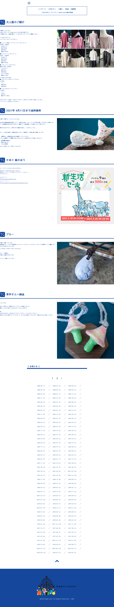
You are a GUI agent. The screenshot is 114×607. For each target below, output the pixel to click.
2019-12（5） (57, 491)
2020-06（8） (72, 483)
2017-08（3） (72, 528)
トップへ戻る (57, 561)
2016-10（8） (41, 544)
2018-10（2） (41, 512)
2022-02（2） (41, 459)
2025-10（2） (57, 398)
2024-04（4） (57, 422)
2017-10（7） (41, 528)
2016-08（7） (72, 544)
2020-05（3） (41, 487)
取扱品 (67, 9)
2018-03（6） (57, 520)
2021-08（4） (41, 467)
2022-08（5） (41, 451)
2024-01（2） (57, 426)
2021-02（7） (41, 475)
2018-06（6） (57, 516)
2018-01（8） (41, 524)
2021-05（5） (41, 471)
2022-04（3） (57, 455)
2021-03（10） (72, 471)
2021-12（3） (72, 459)
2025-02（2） (41, 410)
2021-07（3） (57, 467)
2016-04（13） (41, 552)
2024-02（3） (41, 426)
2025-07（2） (57, 402)
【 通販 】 (61, 9)
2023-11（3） (41, 430)
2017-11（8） (72, 524)
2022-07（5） (57, 451)
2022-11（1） (41, 447)
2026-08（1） (41, 386)
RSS (73, 599)
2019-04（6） (41, 504)
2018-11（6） (72, 508)
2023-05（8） (41, 439)
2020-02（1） (72, 487)
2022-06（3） (72, 451)
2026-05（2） (41, 390)
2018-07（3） (41, 516)
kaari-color (48, 599)
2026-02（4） (41, 394)
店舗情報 (73, 9)
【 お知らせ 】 (51, 9)
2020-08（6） (41, 483)
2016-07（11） (41, 548)
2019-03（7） (57, 504)
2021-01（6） (57, 475)
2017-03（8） (57, 536)
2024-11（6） (41, 414)
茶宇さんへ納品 (15, 294)
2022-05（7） (41, 455)
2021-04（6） (57, 471)
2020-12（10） (72, 475)
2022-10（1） (57, 447)
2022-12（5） (72, 443)
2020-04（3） (57, 487)
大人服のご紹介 (15, 22)
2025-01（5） (57, 410)
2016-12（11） (57, 540)
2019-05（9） (72, 500)
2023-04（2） (57, 439)
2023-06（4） (72, 434)
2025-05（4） (41, 406)
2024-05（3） (41, 422)
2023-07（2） (57, 434)
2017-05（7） (72, 532)
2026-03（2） (72, 390)
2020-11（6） (41, 479)
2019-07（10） (41, 500)
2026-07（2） (57, 386)
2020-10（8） (57, 479)
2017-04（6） (41, 536)
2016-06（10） (57, 548)
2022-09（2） (72, 447)
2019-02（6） (72, 504)
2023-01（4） (57, 443)
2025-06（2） (72, 402)
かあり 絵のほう (15, 160)
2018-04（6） (41, 520)
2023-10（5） (57, 430)
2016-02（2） (72, 552)
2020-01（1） (41, 491)
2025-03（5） (72, 406)
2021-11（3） (41, 463)
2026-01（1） (57, 394)
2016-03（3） (57, 552)
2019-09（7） (57, 495)
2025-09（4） (72, 398)
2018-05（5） (72, 516)
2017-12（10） (57, 524)
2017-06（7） (57, 532)
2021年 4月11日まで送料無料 (23, 110)
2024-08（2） (41, 418)
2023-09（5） (72, 430)
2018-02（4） (72, 520)
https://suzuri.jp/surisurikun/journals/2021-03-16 (14, 183)
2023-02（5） (41, 443)
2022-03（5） (72, 455)
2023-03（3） (72, 439)
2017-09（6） (57, 528)
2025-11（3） (41, 398)
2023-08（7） (41, 434)
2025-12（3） (72, 394)
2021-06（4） (72, 467)
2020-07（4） (57, 483)
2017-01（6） (41, 540)
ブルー (10, 234)
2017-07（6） (41, 532)
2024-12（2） (72, 410)
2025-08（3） (41, 402)
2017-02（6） (72, 536)
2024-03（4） (72, 422)
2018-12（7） (57, 508)
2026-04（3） (57, 390)
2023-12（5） (72, 426)
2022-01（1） (57, 459)
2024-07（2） (57, 418)
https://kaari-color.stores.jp (11, 248)
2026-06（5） (72, 386)
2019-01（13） (41, 508)
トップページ (42, 9)
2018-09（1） (57, 512)
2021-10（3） (57, 463)
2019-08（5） (72, 495)
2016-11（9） (72, 540)
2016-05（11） (72, 548)
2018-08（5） (72, 512)
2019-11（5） (72, 491)
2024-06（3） (72, 418)
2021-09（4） (72, 463)
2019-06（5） (57, 500)
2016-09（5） (57, 544)
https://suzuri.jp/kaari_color (8, 179)
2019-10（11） (41, 495)
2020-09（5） (72, 479)
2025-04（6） (57, 406)
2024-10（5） (57, 414)
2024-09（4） (72, 414)
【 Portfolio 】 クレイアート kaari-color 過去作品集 (57, 12)
